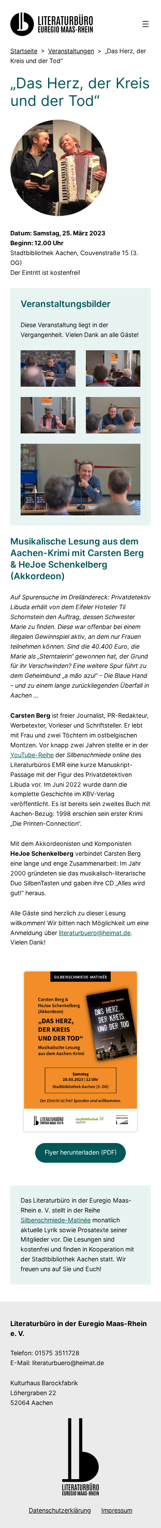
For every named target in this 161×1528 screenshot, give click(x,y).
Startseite (23, 50)
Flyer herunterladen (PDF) (81, 1152)
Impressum (116, 1510)
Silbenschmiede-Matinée (56, 1220)
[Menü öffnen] (145, 24)
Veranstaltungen (71, 50)
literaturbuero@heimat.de (95, 932)
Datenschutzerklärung (60, 1510)
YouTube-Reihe (32, 754)
